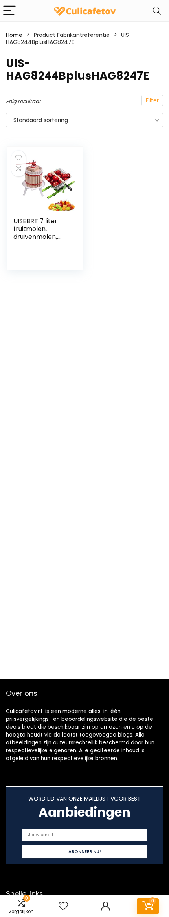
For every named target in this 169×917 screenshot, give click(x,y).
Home (14, 35)
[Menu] (9, 10)
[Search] (156, 10)
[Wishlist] (63, 906)
